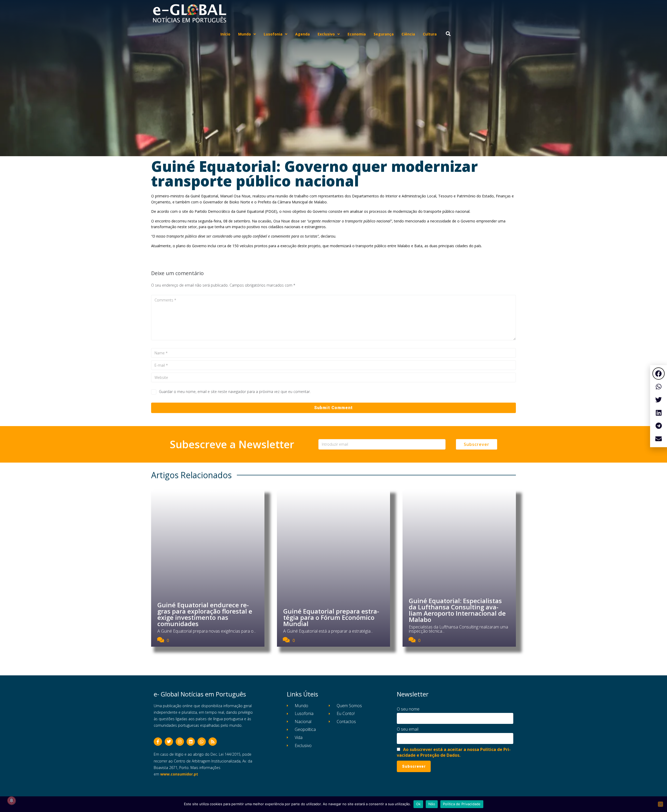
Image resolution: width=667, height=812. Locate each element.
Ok (418, 804)
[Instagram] (180, 741)
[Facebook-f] (158, 741)
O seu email (407, 729)
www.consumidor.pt (179, 774)
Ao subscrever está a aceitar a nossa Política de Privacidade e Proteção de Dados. (454, 752)
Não (431, 804)
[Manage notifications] (11, 800)
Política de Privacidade (462, 804)
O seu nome (408, 709)
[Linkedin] (191, 741)
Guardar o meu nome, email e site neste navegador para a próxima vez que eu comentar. (235, 391)
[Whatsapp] (201, 741)
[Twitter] (169, 741)
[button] (658, 373)
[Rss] (212, 741)
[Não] (660, 804)
